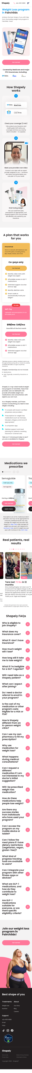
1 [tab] (9, 549)
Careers (16, 1007)
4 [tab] (15, 549)
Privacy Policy (5, 1053)
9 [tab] (24, 549)
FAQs (3, 1021)
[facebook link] (12, 1026)
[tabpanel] (12, 494)
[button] (28, 3)
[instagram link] (7, 1026)
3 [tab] (13, 549)
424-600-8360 (7, 1015)
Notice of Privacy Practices (22, 1051)
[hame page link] (6, 3)
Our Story (17, 1001)
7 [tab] (20, 549)
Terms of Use (5, 1051)
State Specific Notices (21, 1053)
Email (3, 1018)
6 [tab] (18, 549)
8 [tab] (22, 549)
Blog (15, 1004)
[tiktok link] (3, 1026)
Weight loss (5, 1001)
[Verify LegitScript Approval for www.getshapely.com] (8, 1034)
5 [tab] (16, 549)
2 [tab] (11, 549)
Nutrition (4, 1004)
